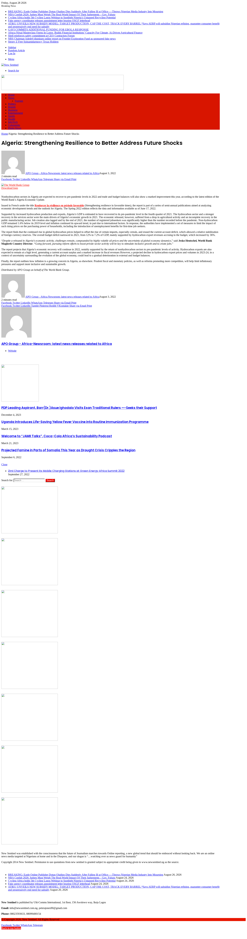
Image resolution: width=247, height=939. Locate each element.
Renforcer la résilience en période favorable (59, 205)
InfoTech (13, 122)
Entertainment (15, 113)
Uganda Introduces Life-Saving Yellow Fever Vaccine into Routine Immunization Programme (75, 422)
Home (11, 94)
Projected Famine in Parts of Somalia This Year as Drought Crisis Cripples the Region (68, 450)
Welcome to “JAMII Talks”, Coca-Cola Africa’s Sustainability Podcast (56, 436)
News (11, 97)
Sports (11, 116)
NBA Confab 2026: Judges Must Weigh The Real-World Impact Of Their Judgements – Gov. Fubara (61, 14)
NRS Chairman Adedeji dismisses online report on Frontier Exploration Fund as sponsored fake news (62, 38)
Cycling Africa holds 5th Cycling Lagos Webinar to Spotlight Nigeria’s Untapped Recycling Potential (62, 17)
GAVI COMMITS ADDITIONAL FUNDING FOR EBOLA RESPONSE (48, 29)
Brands (12, 107)
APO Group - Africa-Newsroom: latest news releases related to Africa (62, 173)
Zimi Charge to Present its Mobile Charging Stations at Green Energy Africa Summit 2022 (66, 471)
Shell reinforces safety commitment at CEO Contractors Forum (41, 35)
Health (11, 119)
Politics (12, 104)
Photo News (14, 128)
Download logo (9, 188)
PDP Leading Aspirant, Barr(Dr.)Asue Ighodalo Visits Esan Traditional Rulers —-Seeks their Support (79, 407)
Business (12, 110)
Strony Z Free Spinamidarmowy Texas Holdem (33, 41)
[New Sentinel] (9, 64)
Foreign (19, 100)
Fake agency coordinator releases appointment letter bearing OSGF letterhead (49, 20)
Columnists (14, 125)
